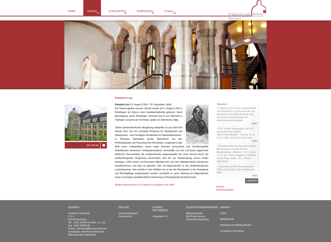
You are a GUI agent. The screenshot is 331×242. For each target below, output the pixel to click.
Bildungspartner (194, 213)
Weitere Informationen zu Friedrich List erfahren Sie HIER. (145, 185)
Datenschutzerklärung (236, 225)
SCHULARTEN (117, 11)
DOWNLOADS (145, 11)
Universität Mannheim (197, 219)
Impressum (227, 219)
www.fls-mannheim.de (92, 231)
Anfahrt (225, 207)
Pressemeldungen (128, 213)
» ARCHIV (251, 180)
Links (223, 213)
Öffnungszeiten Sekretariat (82, 234)
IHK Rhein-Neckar (195, 216)
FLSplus (169, 11)
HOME (72, 11)
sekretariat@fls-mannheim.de (91, 228)
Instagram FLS (160, 216)
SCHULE (92, 11)
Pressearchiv (125, 216)
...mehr (253, 123)
